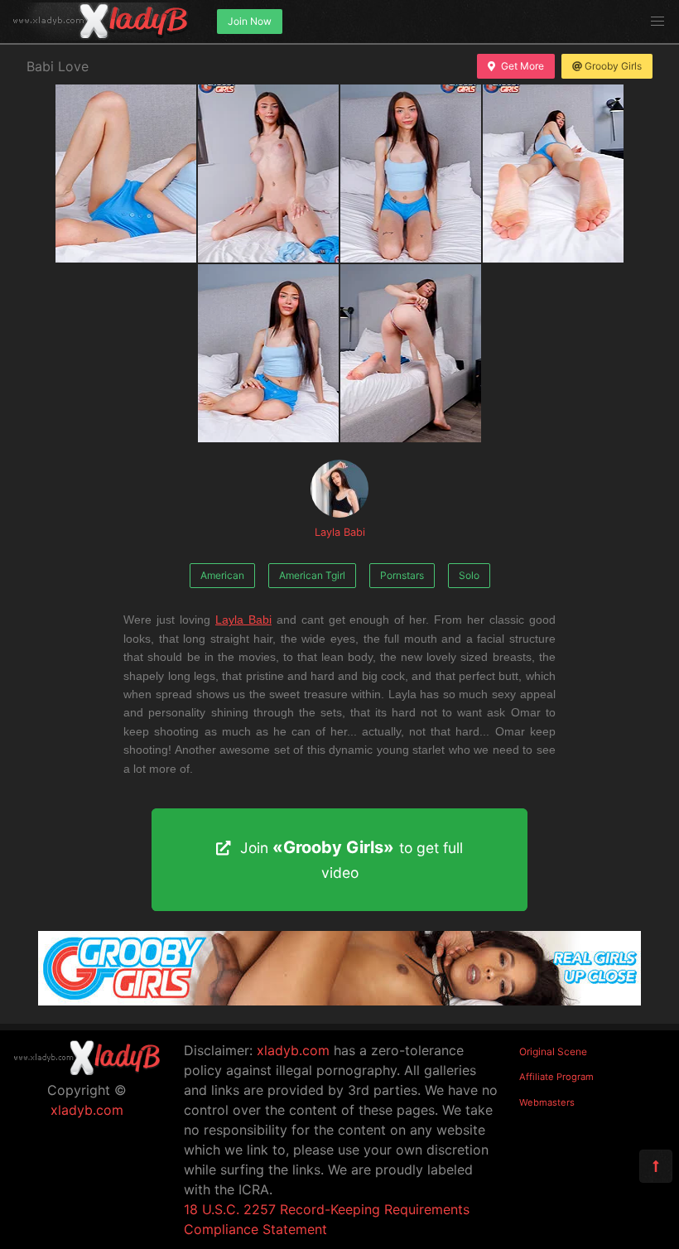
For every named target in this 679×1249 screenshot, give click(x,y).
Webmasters (547, 1102)
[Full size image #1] (268, 173)
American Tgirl (312, 575)
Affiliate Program (556, 1077)
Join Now (250, 21)
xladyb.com (87, 1110)
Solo (469, 575)
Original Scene (553, 1051)
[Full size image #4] (268, 353)
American (222, 575)
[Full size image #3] (553, 173)
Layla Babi (340, 532)
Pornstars (402, 575)
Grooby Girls (613, 66)
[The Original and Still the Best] (339, 1000)
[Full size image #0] (125, 173)
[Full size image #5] (410, 353)
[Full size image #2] (410, 173)
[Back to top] (655, 1166)
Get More (522, 66)
